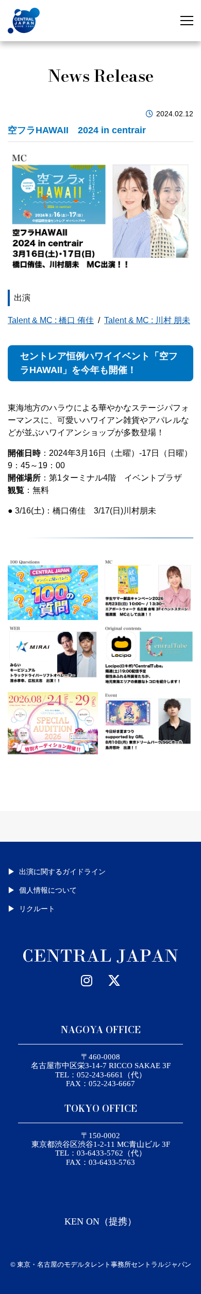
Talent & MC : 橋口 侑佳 (51, 320)
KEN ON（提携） (100, 1221)
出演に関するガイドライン (62, 871)
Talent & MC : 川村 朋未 (147, 320)
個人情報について (48, 890)
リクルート (37, 909)
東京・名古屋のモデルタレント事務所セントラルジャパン (104, 1264)
